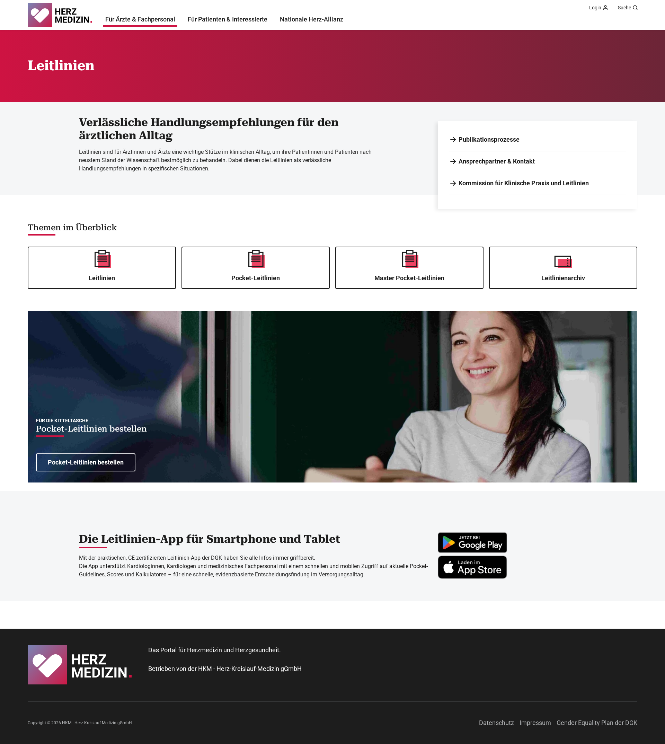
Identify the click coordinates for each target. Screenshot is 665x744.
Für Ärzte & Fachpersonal (140, 19)
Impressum (535, 722)
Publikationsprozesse (489, 139)
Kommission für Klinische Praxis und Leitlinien (524, 183)
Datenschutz (496, 722)
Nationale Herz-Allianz (311, 19)
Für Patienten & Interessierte (227, 19)
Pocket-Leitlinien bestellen (91, 429)
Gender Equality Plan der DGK (597, 722)
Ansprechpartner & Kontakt (497, 161)
